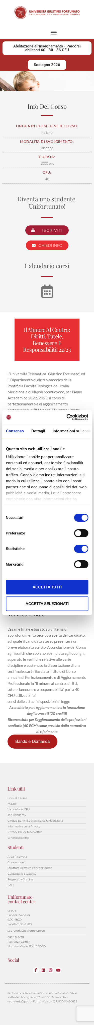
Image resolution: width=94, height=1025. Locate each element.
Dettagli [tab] (38, 431)
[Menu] (54, 32)
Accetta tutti (47, 587)
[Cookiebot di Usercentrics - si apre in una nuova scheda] (67, 417)
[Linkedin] (43, 970)
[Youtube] (58, 970)
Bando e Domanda (32, 741)
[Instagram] (51, 970)
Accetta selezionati (47, 603)
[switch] (81, 533)
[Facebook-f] (36, 970)
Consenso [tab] (15, 431)
